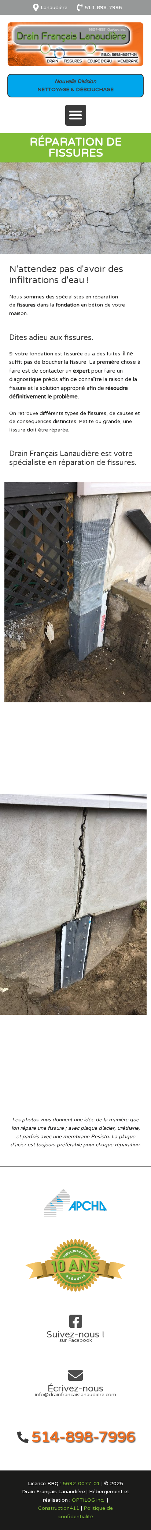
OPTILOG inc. (88, 1500)
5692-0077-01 (81, 1483)
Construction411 (59, 1508)
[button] (75, 115)
